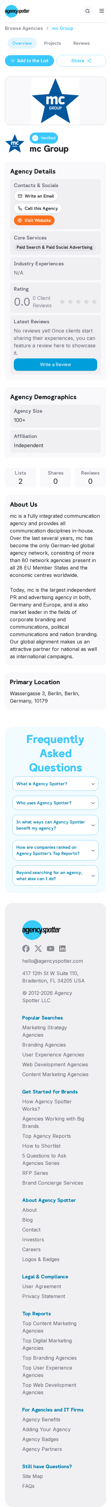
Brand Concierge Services (52, 1183)
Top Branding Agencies (49, 1358)
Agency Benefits (41, 1419)
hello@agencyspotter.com (52, 961)
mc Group (62, 28)
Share (77, 60)
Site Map (32, 1476)
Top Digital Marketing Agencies (47, 1344)
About (29, 1210)
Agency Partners (42, 1449)
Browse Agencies (24, 28)
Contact (31, 1230)
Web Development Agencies (55, 1064)
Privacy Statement (43, 1296)
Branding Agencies (44, 1045)
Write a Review (55, 364)
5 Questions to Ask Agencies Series (44, 1159)
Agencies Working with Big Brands (53, 1122)
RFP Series (35, 1173)
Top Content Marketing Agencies (49, 1327)
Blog (27, 1220)
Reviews (81, 43)
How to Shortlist (41, 1146)
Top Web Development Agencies (49, 1388)
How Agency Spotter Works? (47, 1105)
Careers (31, 1249)
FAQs (28, 1486)
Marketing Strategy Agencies (44, 1031)
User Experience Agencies (53, 1055)
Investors (33, 1239)
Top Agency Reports (46, 1136)
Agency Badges (40, 1439)
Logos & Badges (41, 1259)
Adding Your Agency (46, 1429)
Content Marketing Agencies (55, 1074)
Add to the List (32, 60)
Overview (22, 43)
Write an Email (39, 196)
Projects (52, 43)
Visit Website (37, 220)
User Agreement (41, 1286)
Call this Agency (41, 208)
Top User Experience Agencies (47, 1371)
